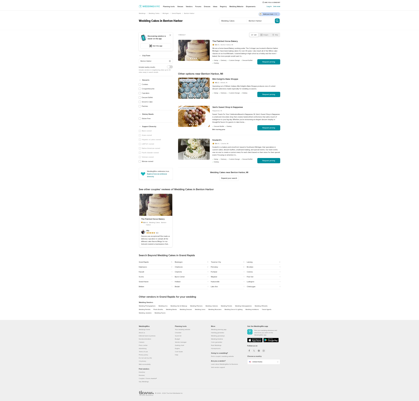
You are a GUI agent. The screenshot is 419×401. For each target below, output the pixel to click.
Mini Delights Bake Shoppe (225, 79)
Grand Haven (144, 282)
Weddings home (144, 329)
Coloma (250, 272)
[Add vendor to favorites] (206, 43)
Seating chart (179, 345)
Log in (269, 6)
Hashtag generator (217, 333)
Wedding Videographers (243, 306)
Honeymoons (216, 348)
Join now (276, 6)
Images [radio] (265, 35)
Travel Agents (266, 309)
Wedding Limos (200, 309)
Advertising (142, 348)
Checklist (178, 333)
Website (236, 6)
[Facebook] (249, 351)
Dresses (207, 6)
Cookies (145, 84)
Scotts (141, 277)
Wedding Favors (160, 313)
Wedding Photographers (147, 306)
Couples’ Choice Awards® (148, 378)
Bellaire (141, 287)
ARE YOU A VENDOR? (272, 2)
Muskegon (179, 262)
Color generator (216, 342)
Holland (177, 282)
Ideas (215, 6)
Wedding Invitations (252, 309)
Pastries (145, 106)
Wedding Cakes (154, 13)
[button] (170, 61)
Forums (198, 6)
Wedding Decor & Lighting (233, 309)
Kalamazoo (143, 267)
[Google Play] (271, 342)
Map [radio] (276, 35)
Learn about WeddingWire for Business (224, 364)
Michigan (166, 13)
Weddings (142, 13)
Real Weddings (216, 345)
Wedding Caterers (211, 306)
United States (257, 362)
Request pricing (268, 62)
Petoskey (214, 267)
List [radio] (255, 35)
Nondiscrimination (145, 339)
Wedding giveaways (218, 336)
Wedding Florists (226, 306)
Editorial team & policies (147, 336)
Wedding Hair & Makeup (178, 306)
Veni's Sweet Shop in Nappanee (227, 107)
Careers (141, 342)
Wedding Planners (196, 306)
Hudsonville (215, 282)
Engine (177, 348)
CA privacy (142, 361)
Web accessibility (145, 364)
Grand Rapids (176, 13)
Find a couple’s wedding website (222, 356)
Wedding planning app (218, 329)
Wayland (214, 277)
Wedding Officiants (261, 306)
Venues (180, 6)
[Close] (170, 35)
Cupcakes (145, 93)
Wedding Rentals (144, 309)
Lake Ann (214, 287)
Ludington (250, 282)
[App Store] (255, 342)
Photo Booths (158, 309)
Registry (223, 6)
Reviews (142, 375)
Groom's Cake (147, 102)
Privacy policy (143, 355)
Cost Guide (179, 352)
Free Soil (250, 277)
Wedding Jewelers (145, 313)
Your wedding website (182, 329)
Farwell (141, 272)
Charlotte (178, 272)
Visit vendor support (218, 367)
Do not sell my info (145, 358)
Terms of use (143, 352)
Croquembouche (148, 89)
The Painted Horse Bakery (225, 41)
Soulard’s (217, 140)
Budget (177, 339)
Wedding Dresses (186, 309)
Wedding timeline (217, 339)
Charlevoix (179, 267)
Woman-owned (147, 161)
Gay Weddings (144, 382)
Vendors (189, 6)
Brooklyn (250, 267)
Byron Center (180, 277)
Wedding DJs (162, 306)
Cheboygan (251, 287)
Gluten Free (146, 118)
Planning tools (169, 6)
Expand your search (229, 178)
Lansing (249, 262)
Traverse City (216, 262)
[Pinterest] (259, 351)
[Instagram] (264, 351)
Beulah (177, 287)
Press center (143, 345)
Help (176, 355)
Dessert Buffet (147, 97)
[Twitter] (254, 351)
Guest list (178, 336)
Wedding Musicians (215, 309)
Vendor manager (180, 342)
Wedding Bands (171, 309)
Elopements (251, 6)
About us (142, 333)
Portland (214, 272)
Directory (142, 372)
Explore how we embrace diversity (157, 175)
